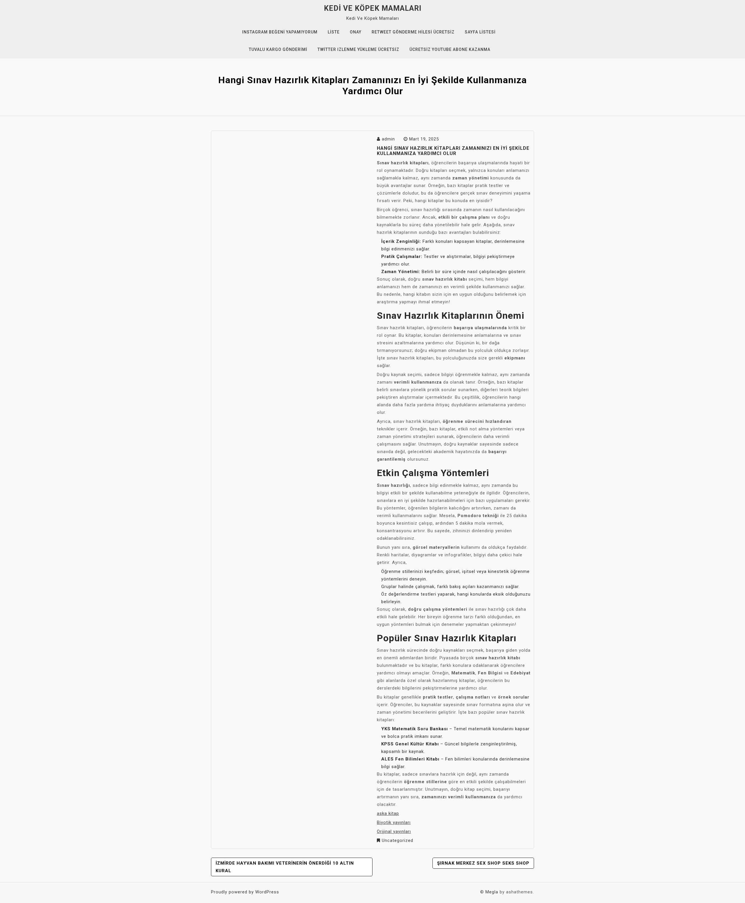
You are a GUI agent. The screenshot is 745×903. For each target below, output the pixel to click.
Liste (334, 32)
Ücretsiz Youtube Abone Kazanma (449, 49)
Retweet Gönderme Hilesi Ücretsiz (413, 32)
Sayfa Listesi (480, 32)
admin (388, 139)
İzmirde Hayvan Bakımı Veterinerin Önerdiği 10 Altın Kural (285, 867)
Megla (491, 892)
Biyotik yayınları (394, 822)
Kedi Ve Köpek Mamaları (372, 8)
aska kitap (388, 813)
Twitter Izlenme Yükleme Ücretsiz (358, 49)
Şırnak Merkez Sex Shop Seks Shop (483, 863)
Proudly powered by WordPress (245, 892)
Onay (355, 32)
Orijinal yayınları (394, 831)
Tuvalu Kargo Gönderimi (278, 49)
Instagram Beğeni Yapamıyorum (279, 32)
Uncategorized (397, 840)
